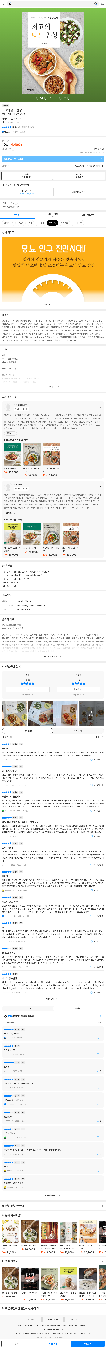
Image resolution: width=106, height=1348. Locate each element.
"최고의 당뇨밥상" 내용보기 (53, 983)
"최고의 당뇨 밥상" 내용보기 (53, 906)
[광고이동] (95, 4)
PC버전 (53, 1333)
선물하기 (6, 582)
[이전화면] (3, 4)
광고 (88, 1333)
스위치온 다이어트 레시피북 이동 (88, 1237)
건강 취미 (16, 575)
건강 (14, 586)
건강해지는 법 (36, 575)
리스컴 (4, 122)
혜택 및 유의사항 (27, 695)
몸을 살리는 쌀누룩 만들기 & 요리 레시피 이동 (88, 1284)
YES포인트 (6, 149)
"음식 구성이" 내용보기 (53, 854)
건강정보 (25, 575)
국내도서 (6, 572)
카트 (102, 4)
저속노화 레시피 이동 (12, 460)
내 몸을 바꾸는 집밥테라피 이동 (10, 1237)
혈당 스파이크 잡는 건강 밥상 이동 (12, 539)
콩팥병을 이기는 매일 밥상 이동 (32, 460)
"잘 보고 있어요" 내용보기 (53, 957)
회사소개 (61, 1333)
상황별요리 (32, 572)
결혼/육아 (16, 582)
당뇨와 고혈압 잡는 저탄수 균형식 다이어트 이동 (68, 1238)
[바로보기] (14, 713)
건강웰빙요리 (44, 572)
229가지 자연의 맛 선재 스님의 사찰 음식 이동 (49, 1238)
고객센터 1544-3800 (26, 1325)
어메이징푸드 (7, 119)
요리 (24, 572)
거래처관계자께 (71, 1333)
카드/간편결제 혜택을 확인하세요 (88, 166)
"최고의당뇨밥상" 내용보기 (53, 776)
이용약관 (19, 1333)
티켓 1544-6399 (42, 1325)
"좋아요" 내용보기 (53, 752)
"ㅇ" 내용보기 (53, 932)
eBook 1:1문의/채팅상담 (77, 1325)
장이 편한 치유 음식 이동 (30, 1237)
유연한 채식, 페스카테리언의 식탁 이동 (49, 1284)
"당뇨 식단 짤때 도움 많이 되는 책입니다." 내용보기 (53, 827)
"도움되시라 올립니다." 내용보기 (53, 801)
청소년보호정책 (43, 1333)
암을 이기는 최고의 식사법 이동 (51, 460)
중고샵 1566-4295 (58, 1325)
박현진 (16, 119)
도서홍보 (82, 1333)
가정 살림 (16, 572)
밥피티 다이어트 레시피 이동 (30, 1284)
